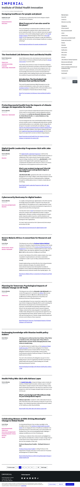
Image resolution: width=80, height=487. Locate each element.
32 (39, 467)
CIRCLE (41, 293)
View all (3, 437)
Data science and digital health (8, 204)
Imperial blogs (7, 11)
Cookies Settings (52, 484)
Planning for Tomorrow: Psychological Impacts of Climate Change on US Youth (24, 287)
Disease (11, 247)
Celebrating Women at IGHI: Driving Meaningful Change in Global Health (23, 420)
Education (4, 158)
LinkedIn (30, 478)
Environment (64, 47)
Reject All (61, 484)
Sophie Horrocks (6, 17)
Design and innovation (7, 21)
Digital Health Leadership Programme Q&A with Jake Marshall (26, 149)
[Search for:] (69, 78)
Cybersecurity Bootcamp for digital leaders (22, 197)
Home (3, 11)
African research (5, 247)
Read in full (33, 44)
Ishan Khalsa (5, 338)
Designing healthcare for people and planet (22, 14)
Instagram (35, 478)
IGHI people (64, 54)
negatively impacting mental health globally (32, 131)
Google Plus (32, 478)
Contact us (63, 19)
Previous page (11, 467)
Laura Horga (5, 243)
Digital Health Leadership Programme (30, 154)
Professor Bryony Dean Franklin (27, 449)
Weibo (38, 478)
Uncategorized (64, 70)
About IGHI (63, 17)
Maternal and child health (67, 62)
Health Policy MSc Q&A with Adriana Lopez (21, 378)
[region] (40, 484)
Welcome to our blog (66, 22)
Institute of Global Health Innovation (22, 7)
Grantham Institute (24, 88)
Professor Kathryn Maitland (41, 243)
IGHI (32, 210)
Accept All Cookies (70, 484)
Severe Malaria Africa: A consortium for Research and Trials (26, 239)
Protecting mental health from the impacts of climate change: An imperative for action (26, 106)
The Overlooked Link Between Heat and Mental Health (26, 54)
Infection (4, 249)
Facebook (22, 478)
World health (9, 249)
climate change (5, 67)
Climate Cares (5, 62)
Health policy (64, 50)
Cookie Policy (23, 485)
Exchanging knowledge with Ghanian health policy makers (25, 333)
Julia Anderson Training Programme (69, 59)
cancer (62, 33)
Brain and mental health (7, 428)
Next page (43, 467)
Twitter (24, 478)
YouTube (27, 478)
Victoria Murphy (6, 110)
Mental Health (12, 67)
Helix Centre (4, 23)
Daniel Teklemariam (6, 58)
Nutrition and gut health (66, 64)
